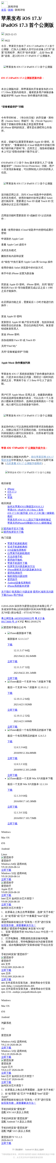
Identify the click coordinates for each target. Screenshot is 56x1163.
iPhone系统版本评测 (18, 586)
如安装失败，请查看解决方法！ (18, 925)
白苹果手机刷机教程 (18, 553)
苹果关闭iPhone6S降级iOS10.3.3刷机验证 (29, 523)
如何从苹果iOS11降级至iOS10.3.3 (25, 506)
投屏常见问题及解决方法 (21, 566)
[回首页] (4, 6)
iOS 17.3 (11, 491)
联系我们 (17, 591)
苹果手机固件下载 (17, 563)
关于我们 (6, 591)
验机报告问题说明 (17, 576)
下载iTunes (7, 595)
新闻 (10, 10)
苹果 (9, 497)
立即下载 (12, 661)
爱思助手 (12, 579)
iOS (9, 494)
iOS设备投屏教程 (16, 550)
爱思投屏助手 (14, 573)
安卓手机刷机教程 (17, 546)
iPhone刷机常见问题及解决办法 (24, 569)
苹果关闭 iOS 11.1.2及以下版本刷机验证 (29, 519)
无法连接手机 (14, 556)
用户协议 (18, 595)
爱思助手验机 (14, 559)
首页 (3, 10)
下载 (9, 644)
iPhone (10, 489)
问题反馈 (27, 591)
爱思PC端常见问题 (43, 591)
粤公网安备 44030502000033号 (17, 618)
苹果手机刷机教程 (17, 543)
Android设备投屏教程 (19, 582)
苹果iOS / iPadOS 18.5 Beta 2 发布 (25, 509)
